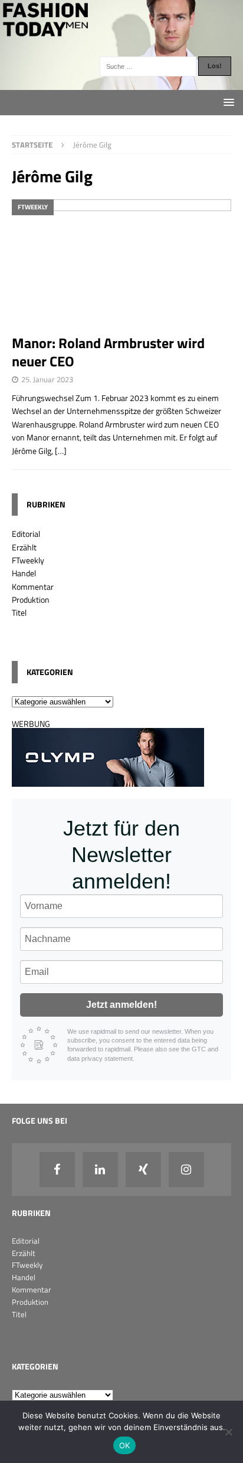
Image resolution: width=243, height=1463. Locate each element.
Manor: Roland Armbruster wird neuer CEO (108, 352)
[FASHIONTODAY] (121, 82)
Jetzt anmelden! (121, 1005)
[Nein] (228, 1432)
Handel (24, 573)
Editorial (26, 533)
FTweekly (28, 560)
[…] (61, 451)
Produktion (31, 599)
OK (124, 1445)
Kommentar (33, 586)
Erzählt (24, 547)
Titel (19, 612)
